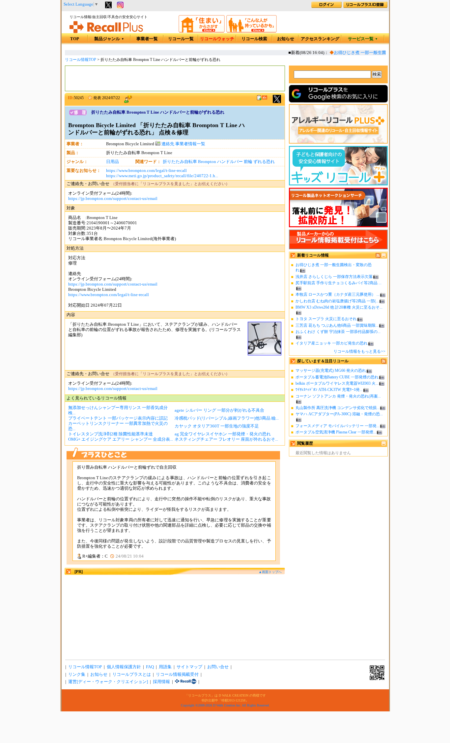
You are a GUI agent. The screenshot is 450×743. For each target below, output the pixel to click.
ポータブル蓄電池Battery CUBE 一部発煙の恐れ (337, 377)
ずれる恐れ (264, 161)
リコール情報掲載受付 (177, 674)
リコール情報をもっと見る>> (359, 351)
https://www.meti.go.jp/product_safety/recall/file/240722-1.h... (162, 176)
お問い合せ (218, 667)
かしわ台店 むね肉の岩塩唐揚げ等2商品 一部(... (337, 301)
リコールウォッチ (217, 39)
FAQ (150, 667)
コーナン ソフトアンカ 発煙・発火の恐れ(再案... (338, 396)
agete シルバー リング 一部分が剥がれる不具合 (219, 410)
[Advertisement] (175, 78)
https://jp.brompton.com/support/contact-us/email (112, 198)
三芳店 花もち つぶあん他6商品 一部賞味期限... (337, 325)
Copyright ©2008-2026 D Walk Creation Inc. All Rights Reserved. (225, 705)
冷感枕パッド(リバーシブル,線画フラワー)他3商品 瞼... (227, 418)
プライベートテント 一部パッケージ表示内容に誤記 (118, 418)
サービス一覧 (363, 39)
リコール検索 (254, 39)
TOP (74, 39)
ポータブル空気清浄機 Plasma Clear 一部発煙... (335, 432)
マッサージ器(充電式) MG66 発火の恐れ (330, 370)
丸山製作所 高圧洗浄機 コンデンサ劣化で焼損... (337, 408)
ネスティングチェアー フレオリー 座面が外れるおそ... (226, 439)
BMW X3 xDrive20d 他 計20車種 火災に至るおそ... (338, 307)
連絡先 (167, 144)
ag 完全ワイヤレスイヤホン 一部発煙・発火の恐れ (223, 434)
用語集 (165, 667)
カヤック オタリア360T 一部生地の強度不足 (217, 426)
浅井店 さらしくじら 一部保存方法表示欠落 (334, 277)
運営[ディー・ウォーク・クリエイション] (108, 681)
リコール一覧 (181, 39)
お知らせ (285, 39)
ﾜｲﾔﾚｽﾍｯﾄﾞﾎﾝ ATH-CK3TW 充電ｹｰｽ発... (329, 390)
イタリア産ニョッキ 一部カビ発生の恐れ (331, 343)
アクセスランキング (320, 39)
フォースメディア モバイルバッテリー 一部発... (337, 426)
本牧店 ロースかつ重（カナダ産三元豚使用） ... (337, 294)
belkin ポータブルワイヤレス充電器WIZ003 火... (337, 383)
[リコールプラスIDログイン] (326, 6)
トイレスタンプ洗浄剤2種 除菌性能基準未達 (110, 434)
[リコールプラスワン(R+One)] (185, 681)
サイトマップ (189, 667)
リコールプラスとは (131, 674)
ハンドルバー (230, 161)
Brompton (207, 161)
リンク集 (76, 674)
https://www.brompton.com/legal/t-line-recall (146, 170)
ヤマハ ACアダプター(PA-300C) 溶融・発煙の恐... (339, 414)
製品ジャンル (109, 39)
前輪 (248, 161)
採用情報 (161, 681)
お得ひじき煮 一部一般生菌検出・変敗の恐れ (372, 52)
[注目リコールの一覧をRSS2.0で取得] (383, 362)
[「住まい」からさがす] (202, 31)
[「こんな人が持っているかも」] (251, 31)
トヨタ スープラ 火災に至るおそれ (326, 319)
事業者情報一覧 (190, 144)
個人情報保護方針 (124, 667)
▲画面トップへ (270, 572)
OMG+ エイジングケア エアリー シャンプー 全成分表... (120, 439)
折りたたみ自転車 (180, 161)
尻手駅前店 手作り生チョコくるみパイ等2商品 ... (338, 283)
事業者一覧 (147, 39)
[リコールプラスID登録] (365, 6)
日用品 (112, 161)
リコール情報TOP (80, 60)
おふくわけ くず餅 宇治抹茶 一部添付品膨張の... (337, 332)
